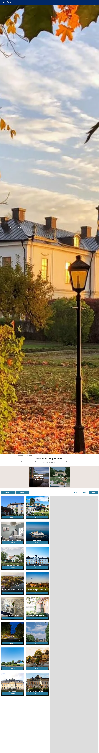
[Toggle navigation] (96, 2)
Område (7, 492)
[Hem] (7, 2)
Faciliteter (22, 492)
